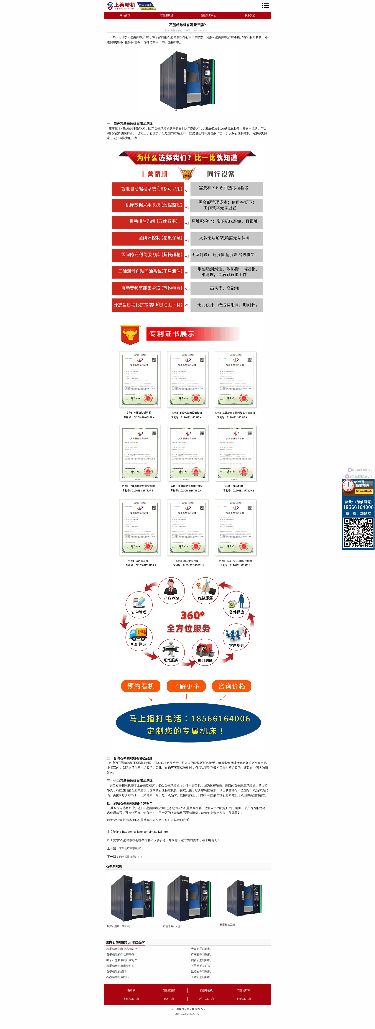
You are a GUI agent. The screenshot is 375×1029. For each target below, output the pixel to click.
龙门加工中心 (206, 998)
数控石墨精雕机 (201, 971)
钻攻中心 (169, 998)
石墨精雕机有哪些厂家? (121, 965)
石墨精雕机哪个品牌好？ (121, 948)
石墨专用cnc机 (171, 926)
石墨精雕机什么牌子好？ (121, 954)
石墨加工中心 (208, 15)
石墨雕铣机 (166, 15)
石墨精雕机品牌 (116, 971)
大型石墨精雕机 (201, 948)
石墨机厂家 (243, 990)
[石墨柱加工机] (244, 898)
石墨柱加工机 (227, 924)
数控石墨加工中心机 (118, 926)
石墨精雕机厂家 (201, 965)
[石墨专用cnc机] (189, 898)
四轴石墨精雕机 (201, 960)
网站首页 (125, 15)
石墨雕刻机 (168, 990)
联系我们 (250, 15)
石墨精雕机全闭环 (117, 977)
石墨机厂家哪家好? (130, 848)
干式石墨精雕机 (201, 977)
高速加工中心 (131, 998)
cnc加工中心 (244, 998)
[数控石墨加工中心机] (133, 898)
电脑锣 (131, 990)
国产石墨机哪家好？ (131, 856)
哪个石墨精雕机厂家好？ (121, 960)
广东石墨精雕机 (201, 954)
